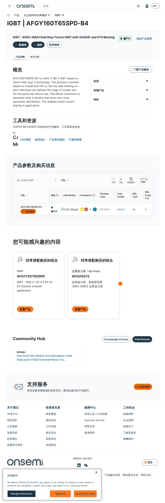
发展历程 (12, 432)
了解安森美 (129, 432)
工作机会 (129, 407)
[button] (138, 6)
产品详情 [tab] (20, 56)
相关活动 (51, 432)
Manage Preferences (21, 493)
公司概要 (12, 426)
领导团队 (12, 420)
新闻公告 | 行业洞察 (95, 413)
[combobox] (87, 6)
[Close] (96, 472)
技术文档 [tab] (34, 56)
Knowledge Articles (116, 339)
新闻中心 (90, 407)
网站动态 (146, 475)
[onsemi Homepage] (25, 6)
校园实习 (128, 426)
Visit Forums (142, 339)
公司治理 (51, 426)
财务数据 (51, 413)
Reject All (60, 493)
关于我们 (13, 407)
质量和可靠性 (15, 444)
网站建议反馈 (130, 475)
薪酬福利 (128, 438)
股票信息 (51, 420)
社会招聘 (128, 420)
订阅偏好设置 (112, 475)
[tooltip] (121, 180)
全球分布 (12, 413)
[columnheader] (34, 195)
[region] (52, 484)
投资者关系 (53, 407)
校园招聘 (128, 413)
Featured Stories (94, 420)
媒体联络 (89, 432)
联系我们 (12, 438)
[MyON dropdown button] (148, 6)
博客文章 (89, 426)
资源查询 (51, 444)
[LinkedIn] (79, 465)
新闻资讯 (51, 438)
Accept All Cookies (85, 493)
